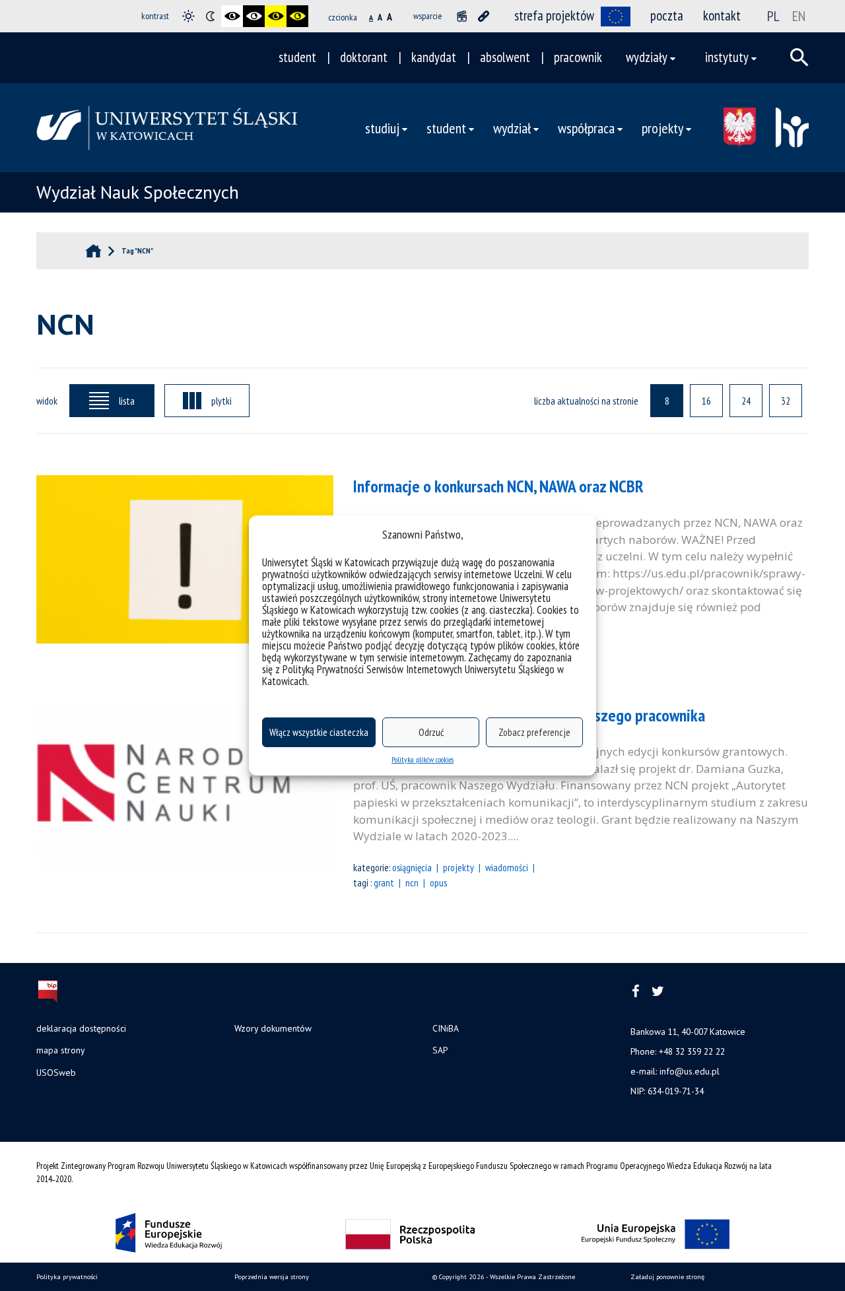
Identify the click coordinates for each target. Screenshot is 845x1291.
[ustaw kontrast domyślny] (188, 16)
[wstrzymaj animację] (462, 16)
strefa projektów (554, 15)
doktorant (364, 57)
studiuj (382, 127)
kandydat (433, 57)
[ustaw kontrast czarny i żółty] (276, 16)
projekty (458, 867)
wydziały (646, 57)
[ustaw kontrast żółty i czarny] (297, 16)
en (798, 16)
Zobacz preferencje (534, 732)
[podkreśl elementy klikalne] (483, 16)
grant (384, 882)
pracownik (578, 57)
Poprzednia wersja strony (271, 1277)
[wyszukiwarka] (799, 57)
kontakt (722, 15)
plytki (221, 400)
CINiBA (445, 1028)
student (297, 57)
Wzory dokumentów (273, 1028)
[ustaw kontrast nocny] (210, 16)
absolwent (505, 57)
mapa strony (60, 1050)
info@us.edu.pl (689, 1071)
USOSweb (56, 1072)
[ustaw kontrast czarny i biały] (232, 16)
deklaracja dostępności (81, 1028)
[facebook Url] (636, 991)
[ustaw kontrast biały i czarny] (254, 16)
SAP (440, 1050)
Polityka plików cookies (422, 759)
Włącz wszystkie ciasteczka (318, 732)
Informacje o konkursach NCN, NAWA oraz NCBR (498, 486)
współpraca (586, 127)
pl (773, 16)
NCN (412, 882)
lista (127, 400)
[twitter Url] (658, 991)
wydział (512, 127)
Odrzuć (431, 732)
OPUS (438, 882)
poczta (666, 15)
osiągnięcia (412, 867)
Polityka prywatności (67, 1277)
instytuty (727, 57)
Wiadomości (506, 867)
